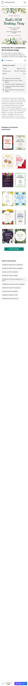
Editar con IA (21, 683)
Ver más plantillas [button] (14, 249)
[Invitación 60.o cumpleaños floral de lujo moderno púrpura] (7, 180)
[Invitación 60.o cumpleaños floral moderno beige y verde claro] (7, 199)
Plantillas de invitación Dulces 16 (10, 298)
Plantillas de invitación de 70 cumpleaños (12, 264)
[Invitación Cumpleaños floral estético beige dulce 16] (7, 217)
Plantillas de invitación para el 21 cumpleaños (13, 284)
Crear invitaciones (14, 6)
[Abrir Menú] (25, 2)
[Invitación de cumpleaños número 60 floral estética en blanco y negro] (20, 236)
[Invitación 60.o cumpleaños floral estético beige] (20, 142)
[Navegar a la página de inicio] (8, 2)
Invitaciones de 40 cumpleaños (10, 272)
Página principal (4, 6)
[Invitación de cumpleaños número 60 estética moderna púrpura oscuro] (7, 236)
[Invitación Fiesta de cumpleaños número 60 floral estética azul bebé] (20, 199)
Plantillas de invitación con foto (10, 295)
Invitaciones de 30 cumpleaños (10, 291)
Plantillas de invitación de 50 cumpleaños (12, 268)
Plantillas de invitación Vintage (9, 275)
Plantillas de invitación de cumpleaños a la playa (12, 279)
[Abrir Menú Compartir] (25, 60)
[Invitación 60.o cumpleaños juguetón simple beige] (7, 161)
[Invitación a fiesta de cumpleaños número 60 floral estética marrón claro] (20, 217)
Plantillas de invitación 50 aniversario (11, 287)
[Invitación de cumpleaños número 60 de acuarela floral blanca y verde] (20, 180)
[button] (7, 683)
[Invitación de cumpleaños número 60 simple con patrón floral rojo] (7, 142)
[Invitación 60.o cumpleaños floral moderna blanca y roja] (20, 161)
